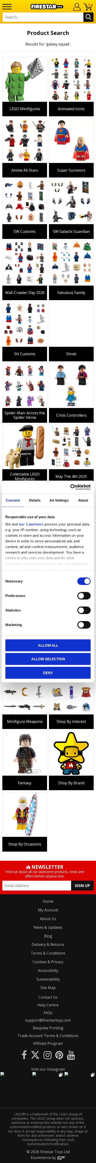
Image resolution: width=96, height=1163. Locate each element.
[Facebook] (24, 1054)
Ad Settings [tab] (59, 500)
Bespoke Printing (48, 1028)
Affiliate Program (48, 1043)
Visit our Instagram (48, 1069)
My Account (48, 910)
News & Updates (48, 927)
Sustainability (48, 979)
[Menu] (7, 7)
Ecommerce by (44, 1157)
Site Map (48, 987)
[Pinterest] (59, 1054)
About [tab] (83, 500)
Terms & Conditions (48, 953)
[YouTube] (71, 1054)
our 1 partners (31, 524)
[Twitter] (35, 1054)
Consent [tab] (13, 500)
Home (48, 901)
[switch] (84, 595)
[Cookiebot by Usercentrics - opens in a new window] (70, 487)
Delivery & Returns (48, 944)
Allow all (48, 645)
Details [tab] (35, 500)
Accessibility (48, 970)
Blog (48, 936)
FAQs (48, 1012)
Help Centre (48, 1005)
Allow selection (48, 659)
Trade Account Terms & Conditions (48, 1035)
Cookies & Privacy (48, 961)
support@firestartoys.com (48, 1020)
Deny (48, 673)
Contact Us (48, 997)
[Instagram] (47, 1054)
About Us (48, 918)
